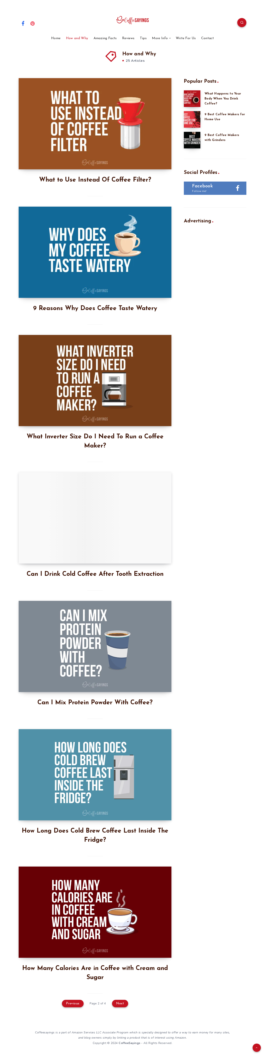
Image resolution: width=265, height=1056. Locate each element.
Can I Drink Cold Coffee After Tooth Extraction (95, 574)
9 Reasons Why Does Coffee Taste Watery (95, 308)
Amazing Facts (105, 38)
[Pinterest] (33, 23)
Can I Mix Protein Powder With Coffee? (95, 703)
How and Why (77, 38)
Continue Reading (152, 157)
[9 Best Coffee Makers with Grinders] (192, 140)
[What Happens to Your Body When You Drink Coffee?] (192, 98)
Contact (207, 38)
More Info (160, 38)
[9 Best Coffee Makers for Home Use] (192, 119)
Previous (73, 1003)
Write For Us (186, 38)
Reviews (128, 38)
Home (55, 38)
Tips (143, 38)
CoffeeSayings (129, 1043)
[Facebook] (23, 23)
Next (120, 1003)
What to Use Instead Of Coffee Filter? (95, 180)
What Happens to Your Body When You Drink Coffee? (223, 98)
